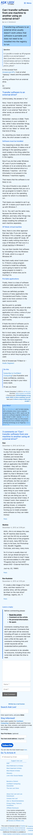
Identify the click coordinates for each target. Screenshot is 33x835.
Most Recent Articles (13, 771)
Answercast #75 (8, 72)
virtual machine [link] (8, 245)
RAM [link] (21, 119)
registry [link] (5, 155)
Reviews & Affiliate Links (16, 820)
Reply (5, 519)
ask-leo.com (27, 391)
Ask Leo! (24, 417)
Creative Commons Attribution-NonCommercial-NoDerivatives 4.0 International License (13, 828)
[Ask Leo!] (8, 3)
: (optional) (9, 733)
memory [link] (6, 75)
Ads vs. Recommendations (15, 801)
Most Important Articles (14, 768)
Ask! (8, 763)
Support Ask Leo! (16, 761)
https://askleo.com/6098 (23, 393)
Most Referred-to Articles (15, 766)
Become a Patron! (12, 781)
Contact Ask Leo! (12, 798)
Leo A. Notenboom (10, 22)
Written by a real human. (16, 704)
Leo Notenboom (10, 409)
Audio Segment (8, 363)
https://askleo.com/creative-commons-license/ (18, 834)
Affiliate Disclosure (13, 808)
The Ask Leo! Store (13, 788)
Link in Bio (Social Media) (15, 775)
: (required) (12, 738)
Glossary (9, 773)
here (25, 750)
